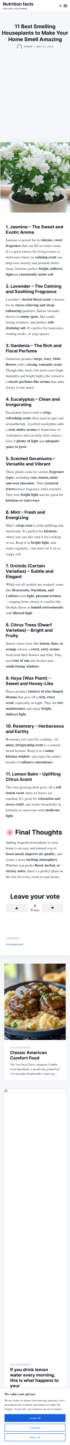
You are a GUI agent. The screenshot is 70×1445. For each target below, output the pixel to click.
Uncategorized (14, 944)
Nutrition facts (18, 4)
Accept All (35, 1418)
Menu (65, 6)
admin (28, 46)
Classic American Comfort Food (28, 1055)
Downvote (52, 908)
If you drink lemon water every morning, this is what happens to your (34, 1377)
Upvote (17, 908)
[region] (35, 1416)
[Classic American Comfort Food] (35, 1002)
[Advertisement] (35, 96)
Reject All (35, 1437)
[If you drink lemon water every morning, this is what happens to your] (35, 1223)
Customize (35, 1427)
